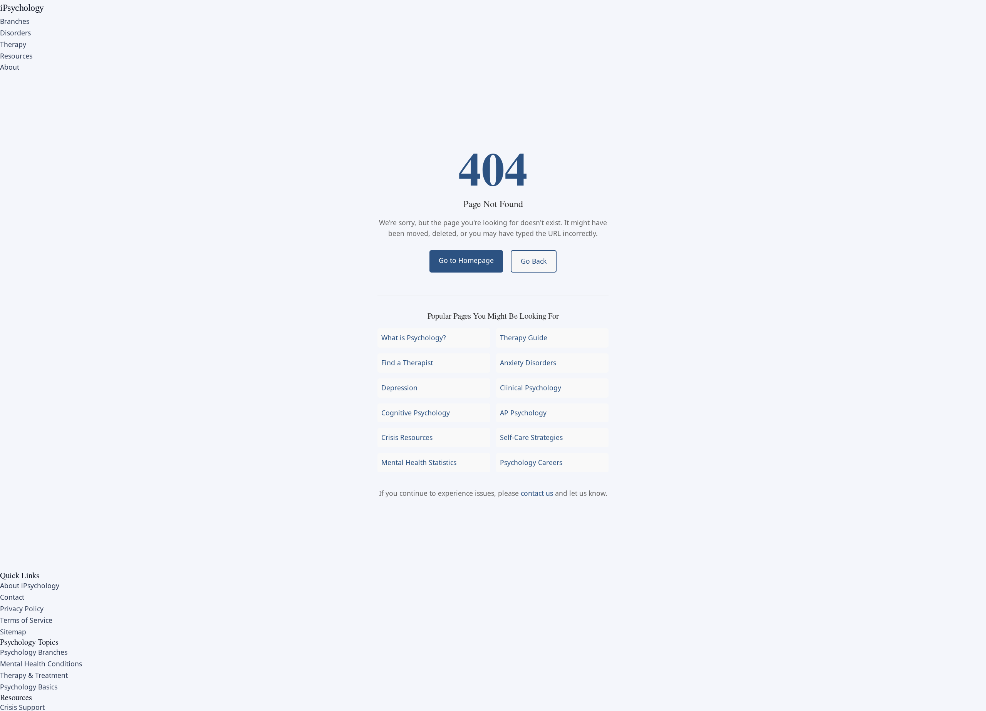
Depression (399, 387)
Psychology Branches (33, 652)
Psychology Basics (28, 686)
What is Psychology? (413, 337)
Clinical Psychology (530, 387)
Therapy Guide (523, 337)
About (9, 67)
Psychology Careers (531, 462)
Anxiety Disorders (528, 362)
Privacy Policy (22, 608)
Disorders (15, 32)
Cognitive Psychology (415, 412)
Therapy (13, 44)
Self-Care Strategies (531, 437)
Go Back (534, 261)
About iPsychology (29, 585)
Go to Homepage (466, 260)
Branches (14, 21)
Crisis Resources (407, 437)
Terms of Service (26, 620)
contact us (537, 493)
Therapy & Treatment (34, 675)
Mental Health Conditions (41, 663)
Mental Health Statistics (418, 462)
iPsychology (22, 8)
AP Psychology (523, 412)
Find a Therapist (407, 362)
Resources (16, 55)
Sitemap (13, 631)
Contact (12, 597)
